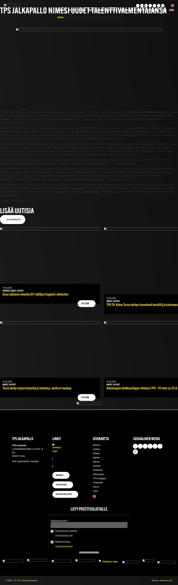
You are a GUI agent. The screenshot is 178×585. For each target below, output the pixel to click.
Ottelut (72, 10)
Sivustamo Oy (166, 580)
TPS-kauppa (139, 10)
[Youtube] (142, 5)
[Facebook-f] (150, 5)
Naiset (91, 10)
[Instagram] (137, 5)
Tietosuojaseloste (30, 580)
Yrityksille (152, 10)
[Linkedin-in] (154, 5)
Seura (164, 10)
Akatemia (112, 10)
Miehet (82, 10)
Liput (171, 10)
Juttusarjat (125, 10)
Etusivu (61, 17)
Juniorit (101, 10)
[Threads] (158, 5)
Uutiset (62, 10)
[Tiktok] (146, 5)
